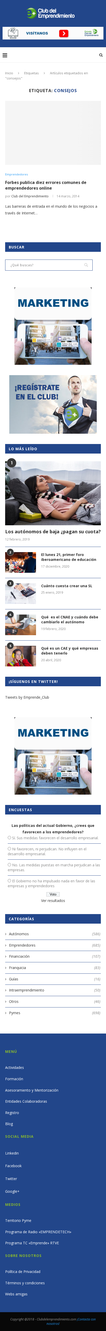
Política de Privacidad (22, 1271)
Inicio (9, 73)
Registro (12, 1112)
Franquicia (54, 967)
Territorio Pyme (18, 1220)
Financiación (54, 956)
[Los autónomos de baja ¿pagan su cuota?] (53, 493)
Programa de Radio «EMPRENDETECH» (38, 1231)
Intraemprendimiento (54, 990)
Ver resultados (53, 900)
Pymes (54, 1012)
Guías (54, 979)
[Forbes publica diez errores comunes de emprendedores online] (53, 133)
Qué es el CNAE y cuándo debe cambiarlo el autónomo (69, 620)
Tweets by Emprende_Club (27, 697)
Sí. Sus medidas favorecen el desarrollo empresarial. (55, 837)
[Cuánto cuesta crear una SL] (20, 593)
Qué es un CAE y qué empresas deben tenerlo (69, 651)
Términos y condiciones (25, 1282)
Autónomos (54, 933)
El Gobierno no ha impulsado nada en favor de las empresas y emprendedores (51, 883)
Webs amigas (16, 1294)
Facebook (13, 1165)
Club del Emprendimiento (30, 196)
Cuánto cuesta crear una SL (66, 585)
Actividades (14, 1067)
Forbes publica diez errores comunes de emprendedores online (45, 185)
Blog (9, 1123)
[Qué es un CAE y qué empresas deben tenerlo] (20, 656)
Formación (14, 1078)
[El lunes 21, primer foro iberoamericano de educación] (20, 562)
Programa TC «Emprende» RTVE (32, 1242)
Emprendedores (16, 174)
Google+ (12, 1191)
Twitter (11, 1178)
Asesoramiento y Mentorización (31, 1090)
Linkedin (12, 1153)
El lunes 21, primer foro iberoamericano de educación (68, 557)
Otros (54, 1001)
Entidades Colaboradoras (26, 1101)
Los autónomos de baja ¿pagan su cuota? (53, 531)
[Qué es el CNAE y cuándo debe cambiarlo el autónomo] (20, 625)
